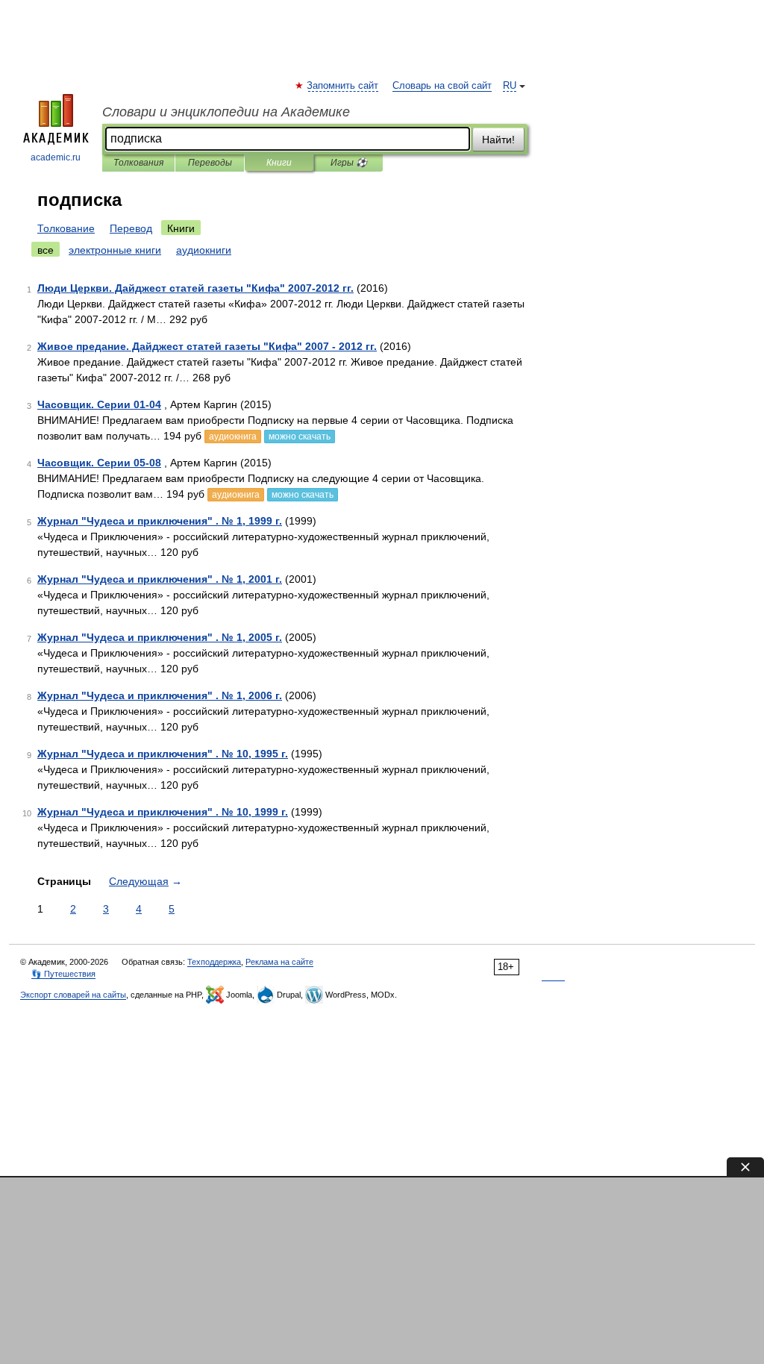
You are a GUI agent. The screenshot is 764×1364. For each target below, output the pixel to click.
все (45, 250)
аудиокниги (203, 250)
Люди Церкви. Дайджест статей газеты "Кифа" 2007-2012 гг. (195, 288)
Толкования (138, 162)
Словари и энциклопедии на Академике (226, 111)
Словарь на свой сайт (442, 86)
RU (509, 86)
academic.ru (56, 157)
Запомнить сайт (343, 86)
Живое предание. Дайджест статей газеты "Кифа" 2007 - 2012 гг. (207, 346)
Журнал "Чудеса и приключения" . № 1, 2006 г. (159, 695)
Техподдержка (214, 961)
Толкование (66, 228)
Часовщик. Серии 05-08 (99, 463)
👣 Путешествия (63, 973)
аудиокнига (233, 436)
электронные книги (115, 250)
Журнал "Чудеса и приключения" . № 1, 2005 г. (159, 637)
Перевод (131, 228)
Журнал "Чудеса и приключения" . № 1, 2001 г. (159, 579)
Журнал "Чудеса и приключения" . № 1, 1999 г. (159, 521)
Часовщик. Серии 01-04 (99, 404)
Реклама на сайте (279, 961)
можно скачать (300, 436)
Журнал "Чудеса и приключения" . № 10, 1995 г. (162, 754)
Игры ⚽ (349, 162)
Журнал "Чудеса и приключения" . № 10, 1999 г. (162, 812)
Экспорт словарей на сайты (73, 994)
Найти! (498, 140)
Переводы (210, 162)
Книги (279, 162)
